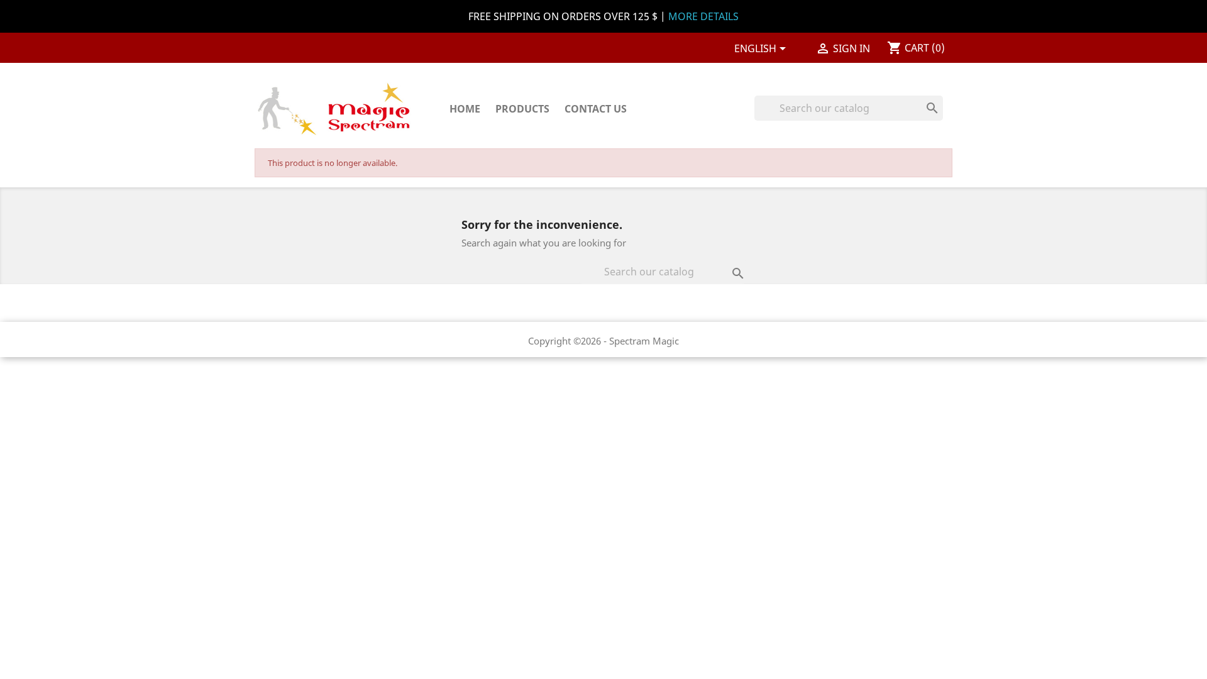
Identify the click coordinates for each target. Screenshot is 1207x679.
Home (464, 109)
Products (522, 109)
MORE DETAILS (703, 16)
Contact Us (596, 109)
